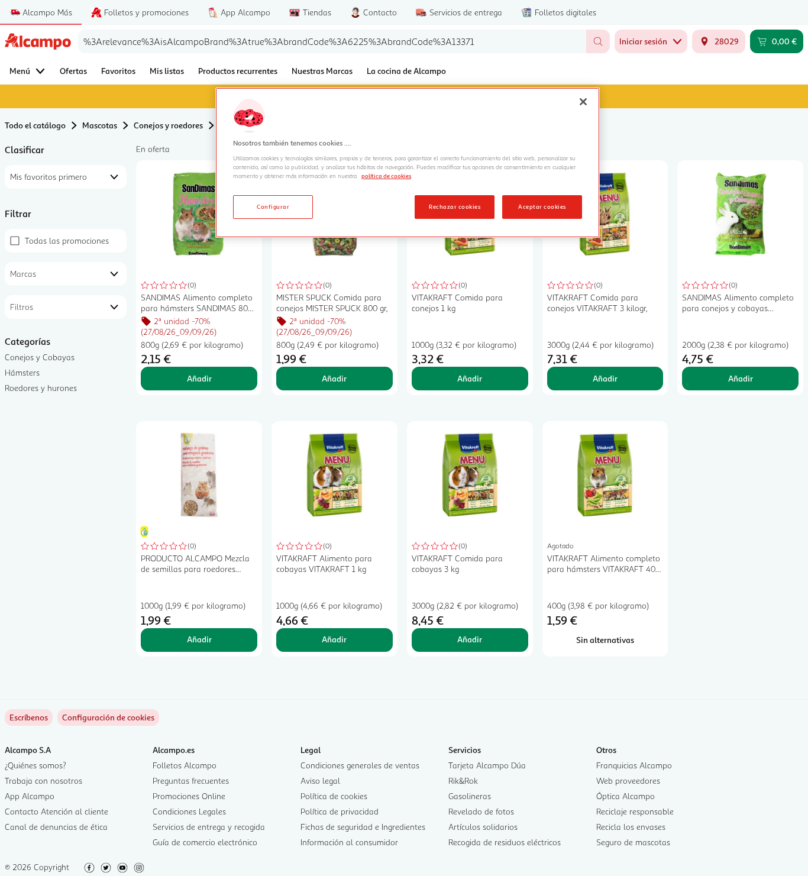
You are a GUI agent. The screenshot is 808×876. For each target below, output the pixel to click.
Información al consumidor (349, 842)
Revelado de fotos (481, 811)
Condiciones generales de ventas (359, 765)
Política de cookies (333, 796)
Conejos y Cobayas (40, 357)
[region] (407, 163)
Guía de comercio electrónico (205, 842)
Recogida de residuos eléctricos (504, 842)
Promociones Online (189, 796)
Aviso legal (320, 780)
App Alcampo (29, 796)
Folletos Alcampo (184, 765)
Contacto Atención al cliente (56, 811)
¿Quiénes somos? (35, 765)
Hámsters (22, 372)
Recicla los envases (630, 827)
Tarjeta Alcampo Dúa (487, 765)
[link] (108, 717)
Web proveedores (628, 780)
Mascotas (99, 125)
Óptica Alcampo (625, 796)
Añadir (199, 378)
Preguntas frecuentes (191, 780)
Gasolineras (469, 796)
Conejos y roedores (168, 125)
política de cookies (386, 175)
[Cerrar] (583, 102)
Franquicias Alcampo (634, 765)
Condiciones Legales (189, 811)
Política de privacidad (339, 811)
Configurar (273, 206)
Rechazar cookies (454, 206)
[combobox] (332, 41)
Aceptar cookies (541, 206)
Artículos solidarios (483, 827)
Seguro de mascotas (633, 842)
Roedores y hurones (41, 388)
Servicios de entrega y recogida (209, 827)
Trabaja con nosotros (43, 780)
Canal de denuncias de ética (56, 827)
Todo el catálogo (35, 125)
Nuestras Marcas (322, 71)
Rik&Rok (463, 780)
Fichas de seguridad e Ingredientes (362, 827)
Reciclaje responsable (635, 811)
